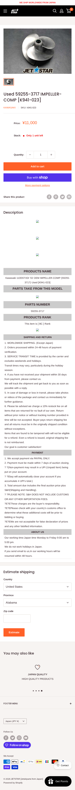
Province (8, 595)
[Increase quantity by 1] (51, 154)
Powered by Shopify (12, 783)
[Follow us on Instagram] (19, 737)
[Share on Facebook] (49, 196)
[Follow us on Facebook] (5, 737)
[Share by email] (69, 196)
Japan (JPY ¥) (12, 721)
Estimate (14, 632)
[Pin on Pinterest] (55, 196)
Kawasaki (9, 107)
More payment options (37, 185)
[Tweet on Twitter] (62, 196)
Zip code (8, 611)
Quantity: (19, 154)
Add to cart (37, 166)
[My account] (61, 11)
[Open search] (55, 11)
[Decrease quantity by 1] (30, 154)
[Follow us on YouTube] (25, 737)
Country (7, 579)
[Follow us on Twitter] (12, 737)
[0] (68, 11)
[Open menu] (5, 11)
